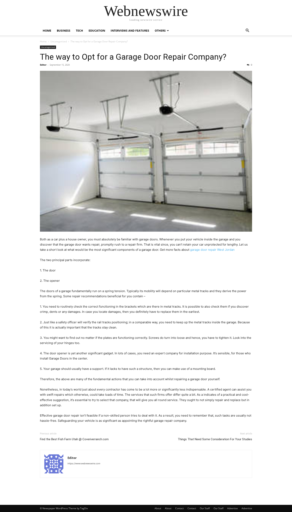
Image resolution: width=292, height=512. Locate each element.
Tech (79, 30)
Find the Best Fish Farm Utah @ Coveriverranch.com (74, 439)
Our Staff (205, 508)
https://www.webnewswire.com (84, 463)
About (158, 508)
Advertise (232, 508)
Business (63, 30)
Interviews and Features (130, 30)
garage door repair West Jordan (212, 250)
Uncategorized (58, 41)
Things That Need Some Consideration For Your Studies (215, 439)
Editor (43, 64)
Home (47, 30)
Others (160, 30)
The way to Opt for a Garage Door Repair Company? (133, 57)
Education (97, 30)
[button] (247, 31)
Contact (179, 508)
